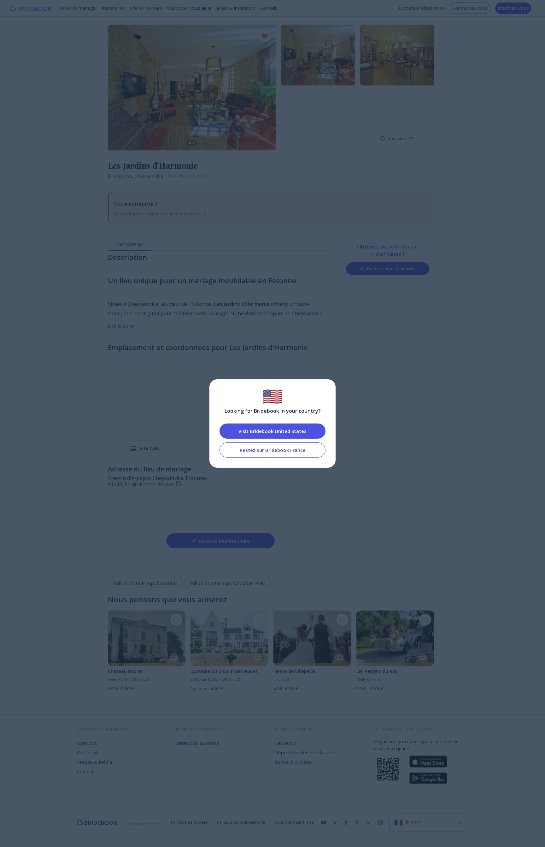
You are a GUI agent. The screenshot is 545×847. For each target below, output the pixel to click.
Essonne (124, 176)
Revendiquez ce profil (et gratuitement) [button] (158, 214)
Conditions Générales (294, 822)
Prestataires (112, 8)
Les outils (285, 743)
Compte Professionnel (422, 8)
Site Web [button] (149, 448)
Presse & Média (94, 762)
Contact (85, 771)
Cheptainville (148, 176)
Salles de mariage (77, 8)
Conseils (268, 8)
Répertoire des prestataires (306, 752)
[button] (119, 87)
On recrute (89, 752)
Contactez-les (129, 244)
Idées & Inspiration (236, 8)
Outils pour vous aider (189, 8)
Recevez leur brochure (391, 269)
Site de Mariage (146, 8)
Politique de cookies (189, 822)
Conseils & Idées (293, 762)
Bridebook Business (197, 743)
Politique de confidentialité (241, 822)
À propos (87, 743)
